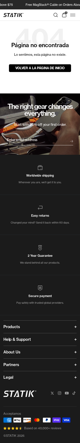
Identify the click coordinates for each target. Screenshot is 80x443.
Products (11, 326)
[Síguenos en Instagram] (59, 393)
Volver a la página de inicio (40, 68)
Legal (8, 377)
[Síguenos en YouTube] (66, 393)
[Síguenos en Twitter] (52, 393)
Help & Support (17, 339)
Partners (11, 364)
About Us (11, 352)
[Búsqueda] (56, 15)
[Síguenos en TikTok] (74, 393)
